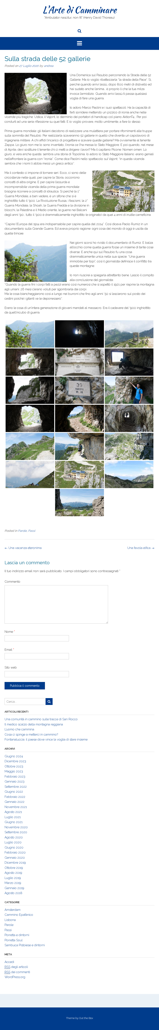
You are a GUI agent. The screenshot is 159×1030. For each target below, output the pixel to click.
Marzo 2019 (13, 883)
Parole (22, 530)
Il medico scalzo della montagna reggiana (34, 724)
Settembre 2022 (16, 787)
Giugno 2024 (14, 756)
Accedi (9, 962)
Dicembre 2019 (15, 862)
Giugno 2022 (14, 792)
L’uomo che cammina (19, 729)
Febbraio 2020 (15, 852)
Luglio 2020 (13, 842)
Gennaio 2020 (15, 858)
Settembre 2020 (16, 832)
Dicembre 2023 (15, 761)
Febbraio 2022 (15, 797)
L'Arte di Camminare (79, 9)
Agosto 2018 (13, 893)
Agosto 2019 (13, 873)
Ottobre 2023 (14, 766)
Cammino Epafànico (19, 915)
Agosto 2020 (14, 837)
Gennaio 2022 (14, 802)
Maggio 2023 (14, 771)
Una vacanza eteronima (23, 548)
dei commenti (17, 972)
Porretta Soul (14, 940)
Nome (10, 632)
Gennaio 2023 (14, 781)
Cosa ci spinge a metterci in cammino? (31, 734)
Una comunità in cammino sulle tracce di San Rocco (41, 719)
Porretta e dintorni (17, 935)
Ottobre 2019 (14, 868)
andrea (48, 65)
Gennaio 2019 (14, 888)
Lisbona (10, 920)
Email (9, 650)
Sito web (11, 667)
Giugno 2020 (14, 847)
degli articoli (16, 967)
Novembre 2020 (16, 827)
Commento (12, 581)
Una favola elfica (140, 548)
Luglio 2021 (13, 817)
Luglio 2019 (13, 878)
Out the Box (86, 1018)
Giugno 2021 (14, 822)
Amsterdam (12, 910)
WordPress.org (15, 977)
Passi (31, 530)
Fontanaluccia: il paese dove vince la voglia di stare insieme (46, 739)
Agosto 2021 (13, 812)
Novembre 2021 (16, 807)
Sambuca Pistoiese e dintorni (25, 945)
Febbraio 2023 (15, 776)
